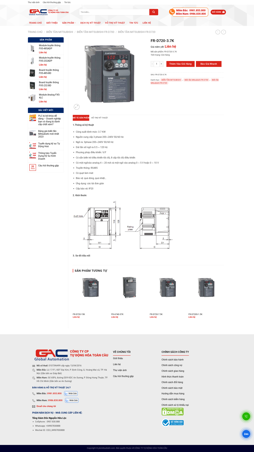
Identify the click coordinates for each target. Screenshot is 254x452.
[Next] (224, 299)
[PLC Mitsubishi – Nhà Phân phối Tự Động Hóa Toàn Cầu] (48, 12)
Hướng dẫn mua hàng (173, 393)
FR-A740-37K (117, 314)
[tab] (81, 118)
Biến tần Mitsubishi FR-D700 (95, 31)
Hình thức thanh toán (173, 376)
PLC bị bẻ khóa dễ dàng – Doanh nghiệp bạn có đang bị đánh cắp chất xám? (49, 120)
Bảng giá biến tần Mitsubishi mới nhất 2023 (48, 134)
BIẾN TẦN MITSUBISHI (59, 31)
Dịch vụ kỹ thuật (90, 23)
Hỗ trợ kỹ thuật (115, 23)
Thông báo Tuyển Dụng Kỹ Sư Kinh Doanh (47, 156)
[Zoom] (77, 107)
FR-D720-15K (79, 314)
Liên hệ (147, 23)
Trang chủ (35, 23)
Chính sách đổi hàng (172, 382)
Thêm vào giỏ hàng (180, 63)
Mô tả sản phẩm (81, 118)
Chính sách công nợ (172, 365)
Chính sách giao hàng (173, 371)
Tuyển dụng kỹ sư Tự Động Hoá (49, 145)
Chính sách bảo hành (173, 359)
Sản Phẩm (68, 23)
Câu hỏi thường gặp (52, 2)
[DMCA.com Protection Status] (173, 411)
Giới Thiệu (52, 23)
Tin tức (67, 2)
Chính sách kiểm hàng (173, 399)
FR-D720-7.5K (156, 314)
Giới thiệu (118, 358)
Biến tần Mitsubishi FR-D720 (136, 31)
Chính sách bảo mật (172, 388)
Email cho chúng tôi (46, 406)
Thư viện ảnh (34, 2)
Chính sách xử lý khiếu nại (175, 405)
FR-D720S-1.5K (195, 314)
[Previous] (73, 299)
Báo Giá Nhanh (208, 63)
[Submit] (153, 12)
